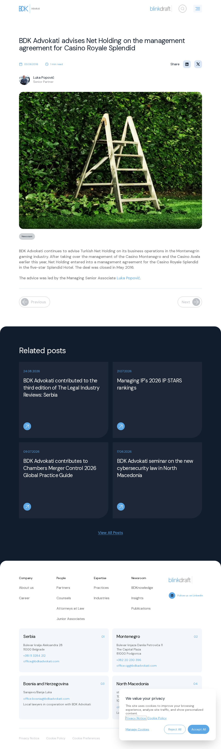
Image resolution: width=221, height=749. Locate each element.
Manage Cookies (137, 729)
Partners (63, 587)
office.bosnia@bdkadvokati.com (46, 698)
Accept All (198, 729)
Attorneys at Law (70, 608)
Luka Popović (128, 278)
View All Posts (110, 532)
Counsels (64, 598)
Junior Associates (71, 618)
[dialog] (167, 714)
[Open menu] (197, 9)
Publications (141, 608)
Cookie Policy (55, 738)
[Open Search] (182, 9)
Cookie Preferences (86, 738)
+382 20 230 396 (129, 659)
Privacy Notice (29, 738)
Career (24, 598)
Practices (101, 587)
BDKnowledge (142, 587)
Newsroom (27, 236)
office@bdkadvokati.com (41, 661)
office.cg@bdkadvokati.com (137, 665)
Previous (38, 302)
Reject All (174, 729)
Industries (101, 598)
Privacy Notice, (136, 718)
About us (26, 587)
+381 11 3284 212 (34, 655)
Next (186, 302)
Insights (137, 598)
